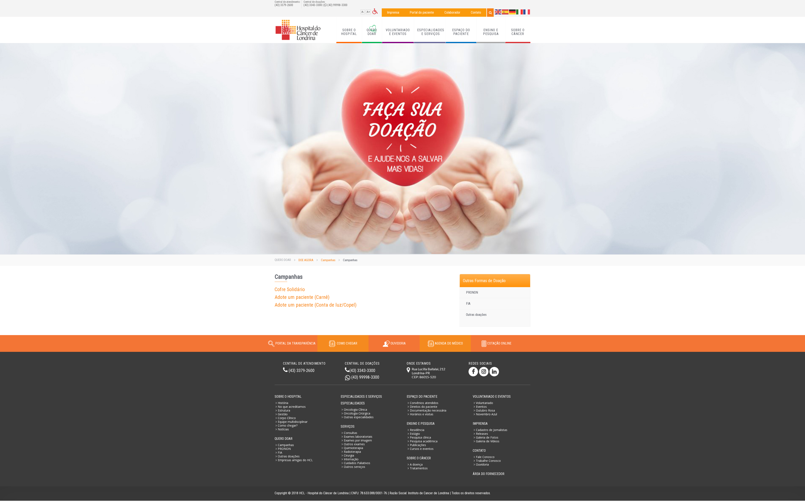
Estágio (415, 434)
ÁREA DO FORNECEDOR (488, 474)
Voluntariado (484, 403)
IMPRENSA (480, 424)
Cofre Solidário (290, 289)
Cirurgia (349, 455)
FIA (468, 304)
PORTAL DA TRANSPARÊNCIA (295, 343)
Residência (417, 430)
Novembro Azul (486, 414)
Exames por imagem (358, 440)
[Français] (526, 12)
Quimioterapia (353, 448)
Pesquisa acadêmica (424, 441)
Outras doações (476, 315)
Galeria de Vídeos (487, 441)
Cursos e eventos (422, 449)
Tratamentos (419, 468)
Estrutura (284, 410)
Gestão (283, 414)
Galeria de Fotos (487, 437)
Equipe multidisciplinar (293, 422)
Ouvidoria (482, 464)
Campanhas (328, 260)
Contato (476, 12)
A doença (416, 464)
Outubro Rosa (485, 410)
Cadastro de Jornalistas (491, 430)
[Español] (505, 12)
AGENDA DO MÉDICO (448, 343)
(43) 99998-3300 (337, 5)
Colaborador (452, 12)
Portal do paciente (422, 12)
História (283, 403)
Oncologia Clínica (355, 410)
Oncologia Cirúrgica (357, 413)
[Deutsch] (512, 12)
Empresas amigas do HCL (295, 460)
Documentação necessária (428, 410)
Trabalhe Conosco (488, 461)
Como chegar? (287, 425)
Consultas (350, 433)
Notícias (283, 429)
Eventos (481, 407)
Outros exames (354, 444)
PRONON (472, 292)
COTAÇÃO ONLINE (498, 343)
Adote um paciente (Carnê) (302, 297)
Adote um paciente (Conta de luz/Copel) (316, 305)
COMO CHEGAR (346, 343)
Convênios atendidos (424, 403)
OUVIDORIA (398, 343)
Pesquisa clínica (420, 437)
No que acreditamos (292, 407)
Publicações (418, 445)
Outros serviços (354, 467)
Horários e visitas (421, 414)
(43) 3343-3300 (313, 5)
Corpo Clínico (287, 418)
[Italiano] (519, 12)
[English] (498, 12)
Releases (482, 434)
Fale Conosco (485, 457)
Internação (351, 459)
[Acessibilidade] (375, 11)
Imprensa (393, 12)
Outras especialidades (359, 417)
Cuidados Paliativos (357, 463)
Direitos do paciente (423, 407)
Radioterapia (352, 452)
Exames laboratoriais (358, 437)
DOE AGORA (306, 260)
